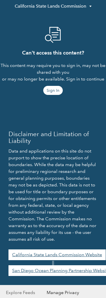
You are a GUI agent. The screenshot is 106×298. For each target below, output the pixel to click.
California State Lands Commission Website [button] (57, 254)
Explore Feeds (20, 292)
